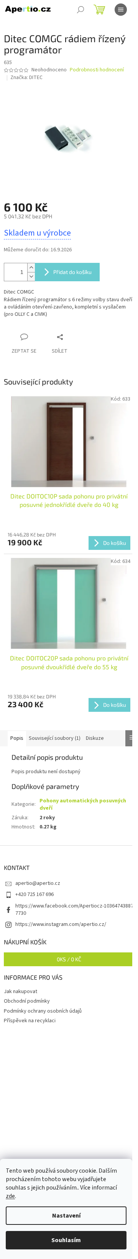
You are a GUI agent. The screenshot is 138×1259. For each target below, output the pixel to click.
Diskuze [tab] (95, 738)
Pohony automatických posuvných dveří (82, 804)
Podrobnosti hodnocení (97, 70)
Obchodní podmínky (27, 1001)
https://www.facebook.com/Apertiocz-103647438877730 (74, 909)
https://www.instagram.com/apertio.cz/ (60, 924)
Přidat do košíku (72, 272)
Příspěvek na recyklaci (30, 1021)
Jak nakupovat (20, 991)
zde (10, 1196)
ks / (69, 959)
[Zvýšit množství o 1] (31, 267)
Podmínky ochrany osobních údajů (43, 1011)
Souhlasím (66, 1240)
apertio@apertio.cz (37, 883)
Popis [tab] (16, 738)
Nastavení (66, 1215)
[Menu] (120, 9)
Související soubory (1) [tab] (54, 738)
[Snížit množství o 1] (31, 276)
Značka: (26, 77)
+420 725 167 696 (34, 894)
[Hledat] (80, 9)
